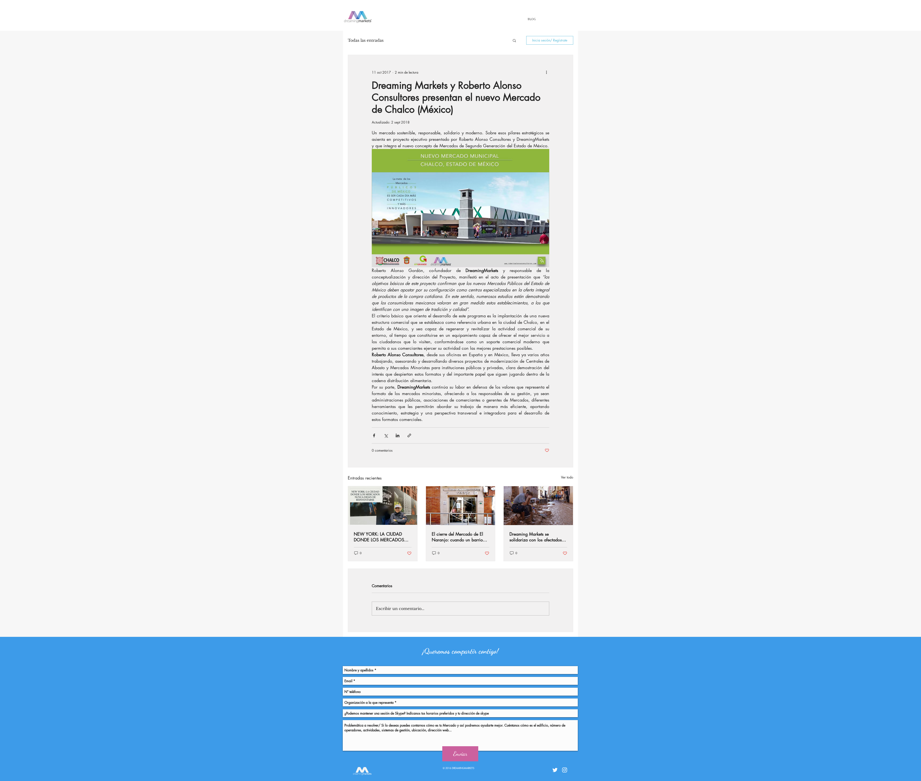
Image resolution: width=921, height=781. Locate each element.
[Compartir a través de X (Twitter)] (386, 435)
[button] (514, 40)
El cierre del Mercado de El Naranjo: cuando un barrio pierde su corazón (457, 537)
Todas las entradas (366, 40)
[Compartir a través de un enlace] (409, 435)
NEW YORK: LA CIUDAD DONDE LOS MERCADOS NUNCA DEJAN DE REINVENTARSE (379, 537)
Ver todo (567, 477)
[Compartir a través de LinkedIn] (397, 435)
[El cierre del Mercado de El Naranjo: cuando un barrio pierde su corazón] (460, 505)
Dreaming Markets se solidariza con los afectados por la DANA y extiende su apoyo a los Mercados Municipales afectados (535, 537)
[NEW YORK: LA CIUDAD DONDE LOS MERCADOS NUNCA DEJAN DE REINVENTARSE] (382, 505)
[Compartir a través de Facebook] (374, 435)
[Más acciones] (546, 72)
